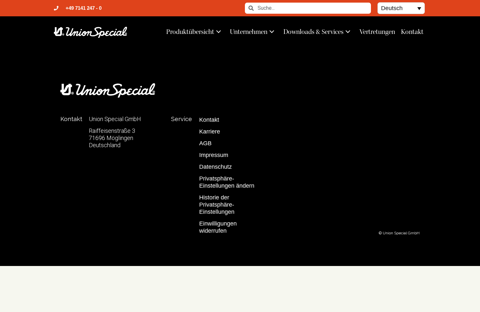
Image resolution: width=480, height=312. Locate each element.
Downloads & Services (313, 31)
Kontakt (412, 31)
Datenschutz (215, 167)
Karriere (209, 131)
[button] (401, 8)
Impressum (213, 155)
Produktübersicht (190, 31)
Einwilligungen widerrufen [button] (218, 227)
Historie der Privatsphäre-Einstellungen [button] (216, 204)
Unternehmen (248, 31)
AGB (205, 143)
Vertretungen (377, 31)
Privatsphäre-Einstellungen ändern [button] (226, 182)
